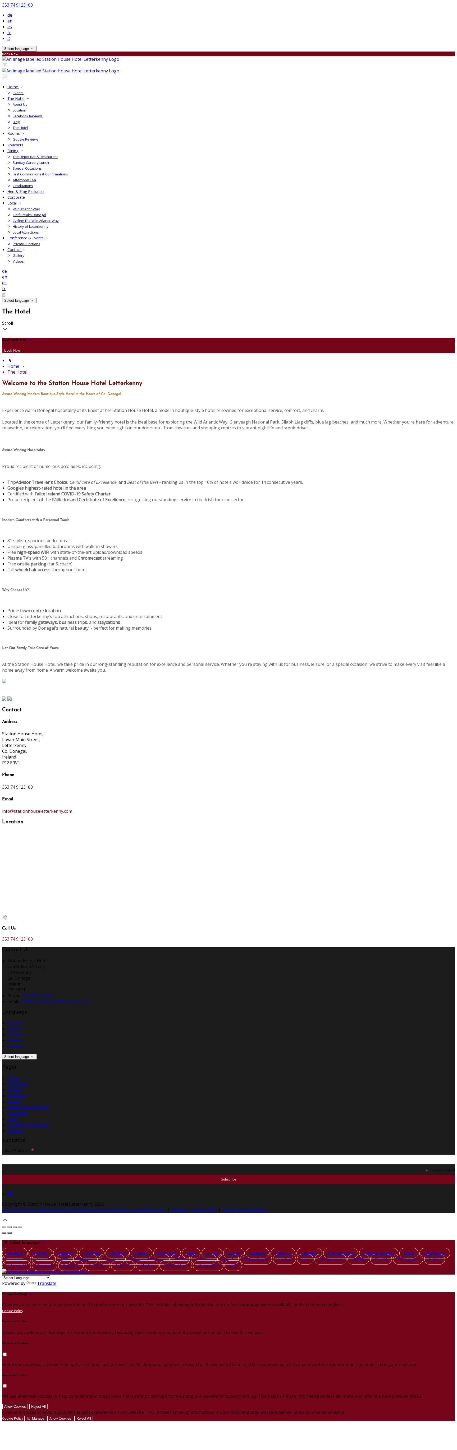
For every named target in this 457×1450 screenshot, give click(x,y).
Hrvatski (111, 1259)
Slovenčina (208, 1265)
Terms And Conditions (244, 1210)
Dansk (141, 1253)
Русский (44, 1265)
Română (71, 1265)
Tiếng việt (16, 1265)
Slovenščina (176, 1265)
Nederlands (255, 1259)
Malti (409, 1253)
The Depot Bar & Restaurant (35, 156)
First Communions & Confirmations (40, 174)
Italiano (14, 1046)
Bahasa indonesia (147, 1259)
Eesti (191, 1253)
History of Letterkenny (30, 226)
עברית (180, 1259)
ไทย (305, 1259)
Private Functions (26, 243)
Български (435, 1253)
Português (408, 1259)
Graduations (23, 185)
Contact (14, 249)
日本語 (358, 1259)
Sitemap (179, 1210)
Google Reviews (26, 139)
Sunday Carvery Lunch (31, 162)
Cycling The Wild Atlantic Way (36, 220)
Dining (13, 150)
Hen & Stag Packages (25, 191)
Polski (435, 1259)
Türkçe (284, 1259)
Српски (123, 1265)
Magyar (85, 1259)
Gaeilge (257, 1253)
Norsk (228, 1259)
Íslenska (203, 1259)
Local (12, 203)
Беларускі (16, 1259)
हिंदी (64, 1259)
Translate (46, 1283)
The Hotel (16, 98)
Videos (18, 261)
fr (9, 32)
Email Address (18, 1150)
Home (13, 86)
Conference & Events (26, 237)
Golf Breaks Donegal (29, 214)
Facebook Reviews (28, 116)
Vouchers (15, 144)
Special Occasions (27, 168)
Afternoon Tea (24, 180)
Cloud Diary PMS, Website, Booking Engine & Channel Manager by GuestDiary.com (84, 1210)
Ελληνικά (167, 1253)
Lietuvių (283, 1253)
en (9, 21)
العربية (212, 1253)
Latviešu (309, 1253)
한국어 (381, 1259)
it (8, 38)
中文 (233, 1265)
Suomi (234, 1253)
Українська (330, 1259)
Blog (16, 121)
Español (15, 1035)
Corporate (16, 197)
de (9, 15)
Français (15, 1040)
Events (18, 92)
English (14, 1029)
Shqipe (147, 1265)
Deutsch (15, 1023)
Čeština (43, 1259)
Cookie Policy (204, 1210)
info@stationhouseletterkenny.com (37, 811)
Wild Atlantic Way (26, 209)
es (9, 27)
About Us (20, 104)
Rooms (14, 133)
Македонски (341, 1253)
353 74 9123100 (17, 5)
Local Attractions (26, 232)
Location (19, 110)
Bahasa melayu (379, 1253)
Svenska (97, 1265)
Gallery (18, 255)
